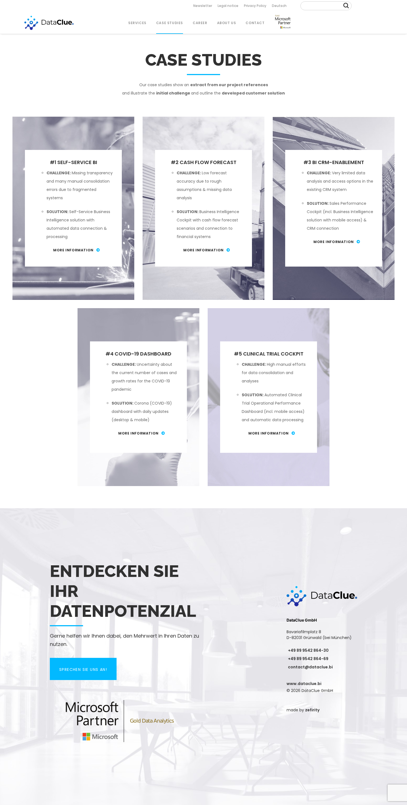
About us (226, 23)
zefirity (312, 710)
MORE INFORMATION (73, 250)
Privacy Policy (255, 5)
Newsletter (202, 5)
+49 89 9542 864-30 (308, 650)
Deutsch (279, 5)
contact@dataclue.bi (310, 667)
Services (137, 23)
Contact (255, 23)
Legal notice (228, 5)
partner (282, 23)
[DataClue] (49, 23)
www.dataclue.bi (304, 683)
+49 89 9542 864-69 (308, 658)
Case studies (169, 23)
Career (200, 23)
